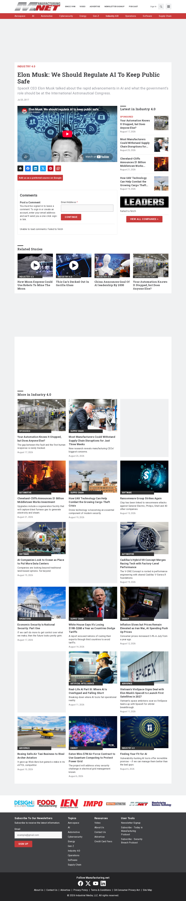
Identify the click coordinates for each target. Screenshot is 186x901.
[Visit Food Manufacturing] (47, 803)
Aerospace (127, 683)
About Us (38, 890)
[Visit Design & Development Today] (24, 803)
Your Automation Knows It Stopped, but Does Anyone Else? (135, 124)
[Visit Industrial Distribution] (116, 803)
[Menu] (168, 6)
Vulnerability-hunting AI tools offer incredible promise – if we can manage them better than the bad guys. (144, 761)
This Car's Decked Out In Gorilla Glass (72, 283)
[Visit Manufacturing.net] (139, 803)
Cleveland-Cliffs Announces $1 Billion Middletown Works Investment (133, 162)
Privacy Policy (80, 890)
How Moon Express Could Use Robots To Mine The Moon (35, 285)
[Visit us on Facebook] (80, 883)
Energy (125, 619)
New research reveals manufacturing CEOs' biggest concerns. (91, 450)
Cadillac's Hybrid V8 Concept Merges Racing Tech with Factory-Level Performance (143, 563)
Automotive (25, 492)
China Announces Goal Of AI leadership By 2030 (112, 283)
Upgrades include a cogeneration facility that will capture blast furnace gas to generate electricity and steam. (40, 509)
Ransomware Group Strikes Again (141, 498)
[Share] (28, 168)
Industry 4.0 (26, 66)
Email (17, 829)
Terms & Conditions (101, 890)
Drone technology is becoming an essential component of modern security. (91, 512)
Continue (71, 217)
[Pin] (50, 168)
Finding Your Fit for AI (133, 753)
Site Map (147, 890)
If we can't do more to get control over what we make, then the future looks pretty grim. (40, 634)
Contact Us (51, 890)
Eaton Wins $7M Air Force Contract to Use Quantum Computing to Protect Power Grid (92, 757)
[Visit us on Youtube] (95, 883)
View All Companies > (144, 219)
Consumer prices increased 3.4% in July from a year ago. (144, 638)
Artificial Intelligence (82, 683)
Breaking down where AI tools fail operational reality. (92, 699)
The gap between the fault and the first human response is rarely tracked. (41, 446)
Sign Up (23, 844)
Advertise (65, 890)
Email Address (69, 202)
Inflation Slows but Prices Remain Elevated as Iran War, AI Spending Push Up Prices (144, 628)
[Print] (20, 168)
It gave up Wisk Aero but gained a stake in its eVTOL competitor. (41, 763)
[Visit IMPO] (93, 803)
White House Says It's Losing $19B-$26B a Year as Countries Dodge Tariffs (92, 628)
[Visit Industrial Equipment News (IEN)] (69, 803)
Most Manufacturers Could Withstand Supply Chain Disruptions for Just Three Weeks (135, 143)
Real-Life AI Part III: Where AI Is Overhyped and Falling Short (88, 691)
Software (127, 492)
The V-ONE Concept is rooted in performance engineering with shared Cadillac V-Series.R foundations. (144, 574)
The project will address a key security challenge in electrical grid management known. (89, 768)
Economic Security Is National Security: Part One (36, 626)
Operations (25, 619)
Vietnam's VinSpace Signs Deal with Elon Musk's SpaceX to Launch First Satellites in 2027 (142, 693)
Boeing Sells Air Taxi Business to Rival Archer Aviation (40, 755)
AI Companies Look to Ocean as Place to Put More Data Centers (40, 561)
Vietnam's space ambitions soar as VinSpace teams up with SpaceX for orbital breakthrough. (143, 704)
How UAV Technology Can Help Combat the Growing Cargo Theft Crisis (133, 181)
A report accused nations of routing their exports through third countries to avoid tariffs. (90, 639)
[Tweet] (43, 168)
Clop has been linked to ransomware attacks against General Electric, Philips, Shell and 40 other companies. (143, 505)
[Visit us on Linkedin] (103, 883)
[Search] (161, 6)
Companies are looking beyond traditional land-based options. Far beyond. (39, 569)
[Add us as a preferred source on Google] (58, 168)
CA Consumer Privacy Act (127, 890)
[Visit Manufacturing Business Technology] (161, 803)
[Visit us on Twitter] (88, 883)
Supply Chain (76, 431)
